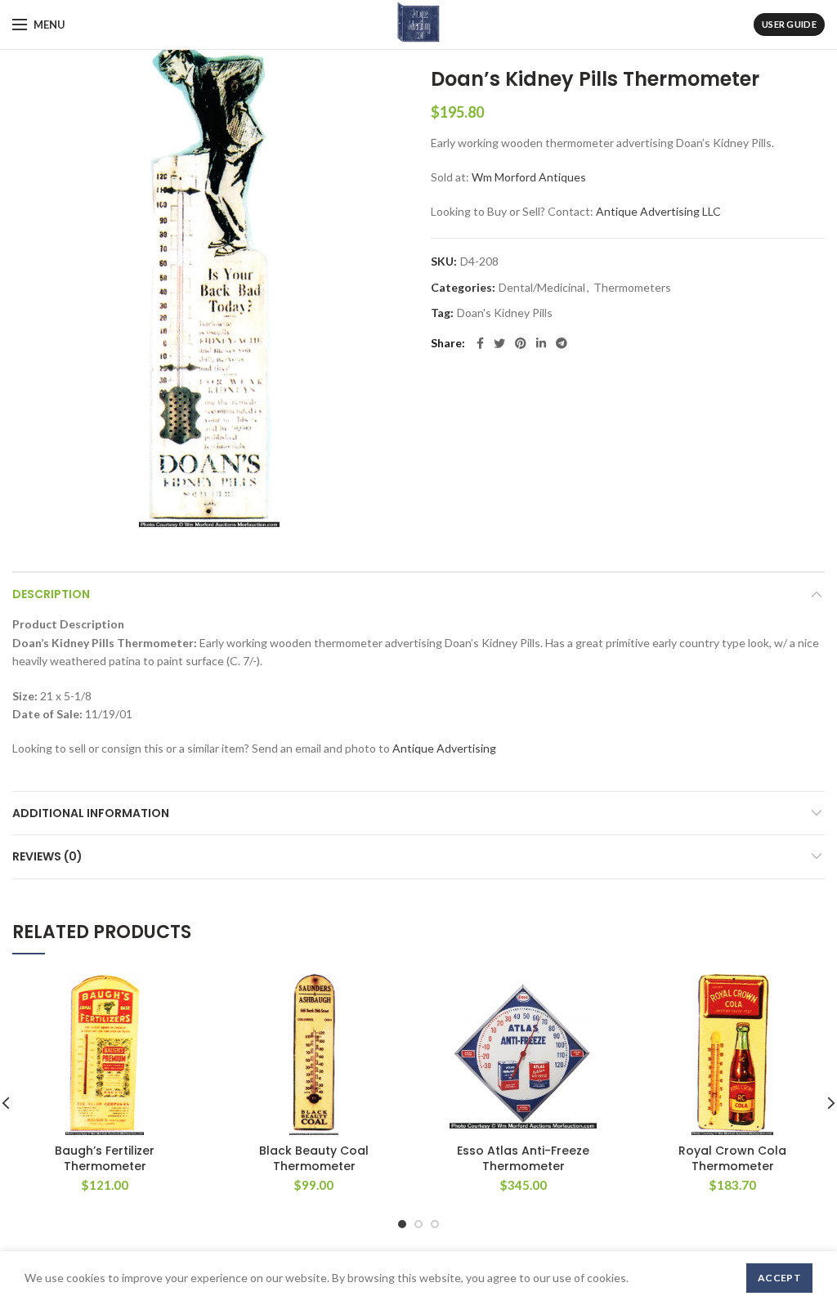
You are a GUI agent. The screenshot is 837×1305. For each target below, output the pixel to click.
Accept (779, 1277)
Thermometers (632, 287)
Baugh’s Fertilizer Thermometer (104, 1158)
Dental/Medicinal (542, 287)
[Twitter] (499, 343)
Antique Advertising (444, 748)
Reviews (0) (47, 856)
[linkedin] (541, 343)
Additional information (90, 813)
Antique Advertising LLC (658, 211)
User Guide (789, 24)
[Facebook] (480, 343)
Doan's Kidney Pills (505, 313)
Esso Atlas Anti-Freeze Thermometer (523, 1158)
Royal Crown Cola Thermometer (732, 1158)
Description (51, 594)
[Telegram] (561, 343)
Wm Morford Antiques (529, 177)
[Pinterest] (520, 343)
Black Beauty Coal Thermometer (314, 1158)
